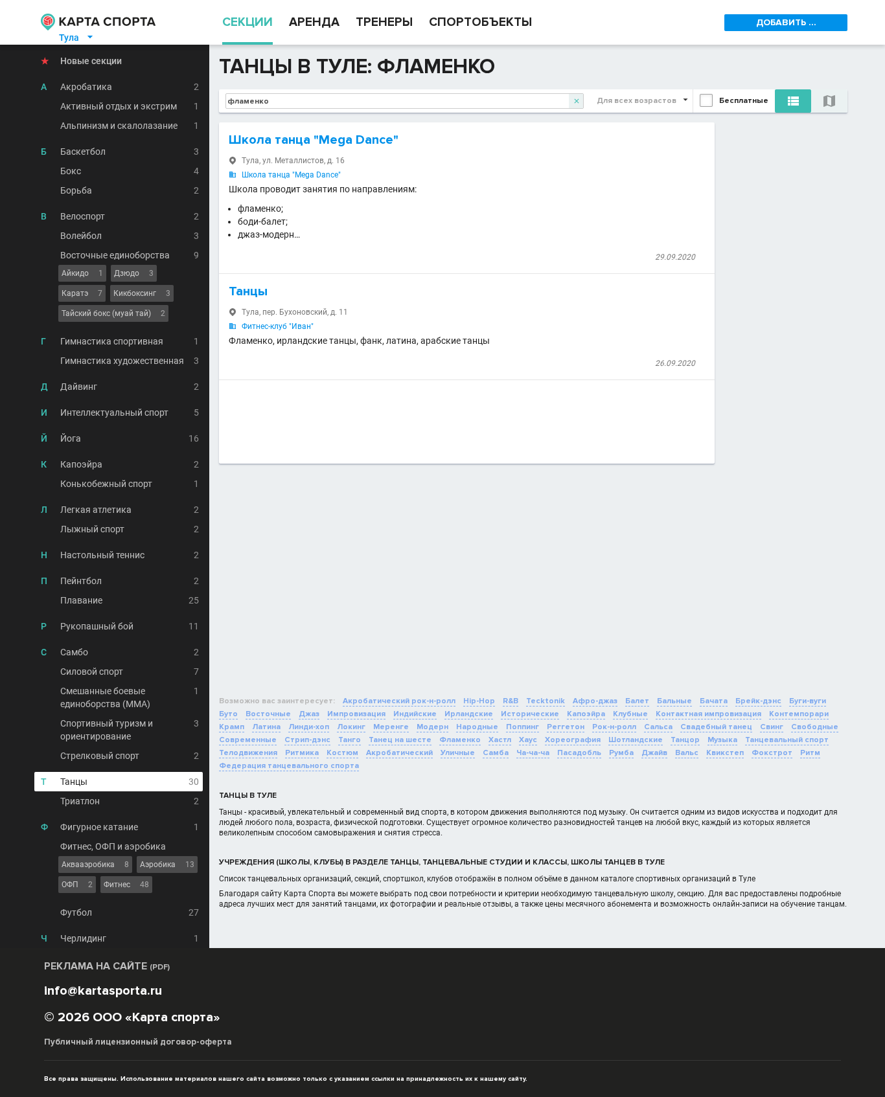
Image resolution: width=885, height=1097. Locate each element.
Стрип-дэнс (307, 740)
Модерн (432, 727)
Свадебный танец (716, 727)
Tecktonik (545, 701)
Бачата (714, 701)
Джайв (654, 753)
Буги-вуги (807, 701)
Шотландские (635, 740)
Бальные (674, 701)
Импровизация (356, 714)
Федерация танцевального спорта (289, 766)
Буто (228, 714)
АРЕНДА (314, 22)
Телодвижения (248, 753)
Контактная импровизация (708, 714)
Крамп (231, 727)
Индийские (415, 714)
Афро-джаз (595, 701)
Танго (349, 740)
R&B (510, 701)
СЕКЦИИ (247, 22)
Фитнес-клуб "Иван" (278, 326)
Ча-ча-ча (532, 753)
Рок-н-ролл (614, 727)
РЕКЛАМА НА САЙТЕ (107, 966)
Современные (248, 740)
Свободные (814, 727)
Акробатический (399, 753)
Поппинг (522, 727)
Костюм (342, 753)
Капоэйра (586, 714)
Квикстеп (725, 753)
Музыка (722, 740)
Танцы (248, 291)
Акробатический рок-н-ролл (399, 701)
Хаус (528, 740)
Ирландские (468, 714)
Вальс (686, 753)
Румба (621, 753)
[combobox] (404, 101)
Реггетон (565, 727)
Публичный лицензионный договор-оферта (138, 1042)
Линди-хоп (308, 727)
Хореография (573, 740)
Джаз (309, 714)
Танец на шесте (400, 740)
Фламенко (460, 740)
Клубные (630, 714)
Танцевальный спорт (787, 740)
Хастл (499, 740)
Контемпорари (799, 714)
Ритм (810, 753)
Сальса (658, 727)
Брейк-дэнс (758, 701)
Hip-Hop (479, 701)
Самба (496, 753)
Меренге (391, 727)
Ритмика (302, 753)
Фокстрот (772, 753)
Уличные (458, 753)
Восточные (268, 714)
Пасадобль (579, 753)
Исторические (530, 714)
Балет (637, 701)
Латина (266, 727)
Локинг (351, 727)
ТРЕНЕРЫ (384, 22)
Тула (77, 37)
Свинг (771, 727)
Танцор (685, 740)
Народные (477, 727)
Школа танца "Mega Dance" (313, 140)
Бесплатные (743, 101)
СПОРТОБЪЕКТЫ (480, 22)
